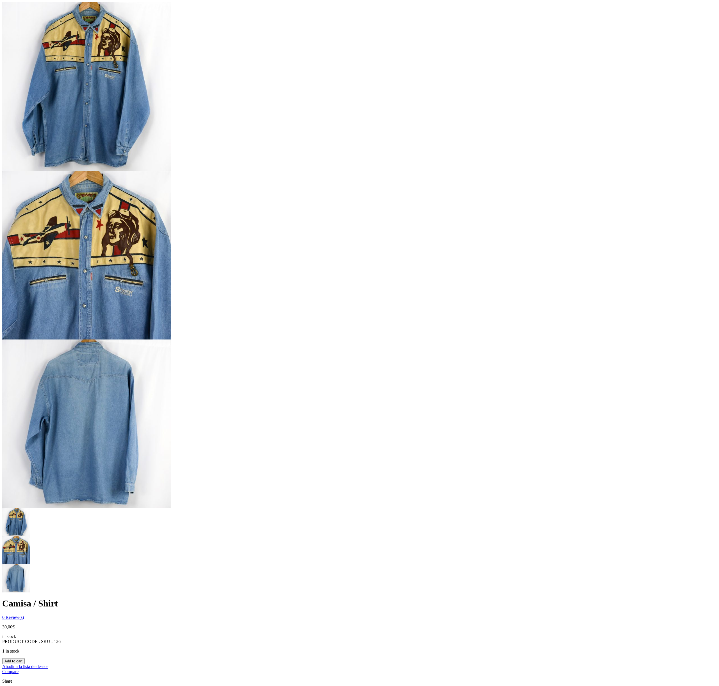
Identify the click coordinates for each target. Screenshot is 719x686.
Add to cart (13, 661)
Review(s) (13, 617)
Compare (10, 671)
